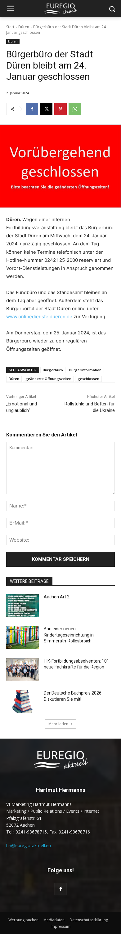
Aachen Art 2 (56, 596)
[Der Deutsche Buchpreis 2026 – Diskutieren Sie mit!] (22, 701)
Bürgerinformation (85, 370)
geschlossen (88, 378)
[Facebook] (32, 109)
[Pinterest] (60, 109)
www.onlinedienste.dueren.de (39, 317)
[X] (46, 109)
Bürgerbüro (53, 370)
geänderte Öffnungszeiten (48, 378)
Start (10, 26)
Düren (23, 26)
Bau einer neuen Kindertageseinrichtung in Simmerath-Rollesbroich (69, 634)
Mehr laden (58, 723)
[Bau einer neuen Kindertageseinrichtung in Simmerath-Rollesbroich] (22, 637)
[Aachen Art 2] (22, 605)
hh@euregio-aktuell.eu (28, 845)
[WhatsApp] (75, 109)
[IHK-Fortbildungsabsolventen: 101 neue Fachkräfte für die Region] (22, 669)
